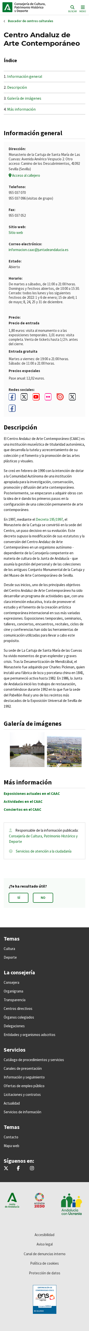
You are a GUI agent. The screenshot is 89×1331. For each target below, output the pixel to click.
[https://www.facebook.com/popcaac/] (12, 408)
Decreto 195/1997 (49, 519)
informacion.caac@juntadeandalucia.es (38, 249)
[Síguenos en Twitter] (6, 1168)
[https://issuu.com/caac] (60, 398)
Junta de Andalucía (7, 7)
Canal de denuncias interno (45, 1253)
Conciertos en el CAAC (22, 809)
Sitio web (16, 232)
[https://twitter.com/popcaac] (72, 396)
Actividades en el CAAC (23, 801)
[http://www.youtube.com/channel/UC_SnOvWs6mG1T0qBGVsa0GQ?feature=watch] (36, 396)
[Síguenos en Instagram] (32, 1168)
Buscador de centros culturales (30, 21)
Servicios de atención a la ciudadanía (43, 851)
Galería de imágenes (24, 98)
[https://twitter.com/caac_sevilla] (24, 396)
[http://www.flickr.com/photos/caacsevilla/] (48, 396)
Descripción (17, 87)
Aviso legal (45, 1244)
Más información (21, 109)
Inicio (36, 7)
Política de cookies (44, 1263)
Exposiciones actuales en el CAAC (32, 793)
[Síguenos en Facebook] (18, 1168)
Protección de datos (44, 1273)
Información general (24, 76)
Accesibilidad (44, 1234)
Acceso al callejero (25, 175)
